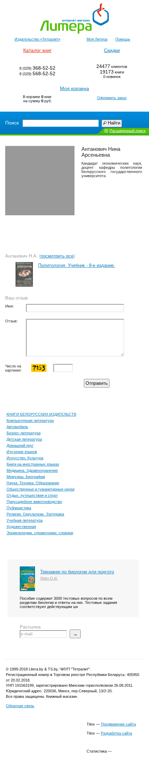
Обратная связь (20, 706)
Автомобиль (17, 427)
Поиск (12, 122)
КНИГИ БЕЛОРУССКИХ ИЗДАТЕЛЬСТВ (41, 414)
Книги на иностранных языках (33, 464)
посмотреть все (57, 256)
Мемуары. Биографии (26, 477)
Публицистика (19, 508)
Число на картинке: (13, 368)
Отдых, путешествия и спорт (32, 495)
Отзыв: (11, 321)
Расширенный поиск (127, 131)
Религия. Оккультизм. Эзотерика (35, 514)
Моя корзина (74, 88)
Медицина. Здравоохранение (32, 470)
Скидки (112, 50)
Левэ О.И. (49, 578)
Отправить (97, 383)
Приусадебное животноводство (34, 502)
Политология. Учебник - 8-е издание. (76, 265)
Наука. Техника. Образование (33, 483)
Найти (114, 122)
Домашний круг (20, 445)
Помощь (122, 39)
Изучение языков (22, 452)
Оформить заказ (111, 98)
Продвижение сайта (118, 724)
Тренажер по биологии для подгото (77, 571)
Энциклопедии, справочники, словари (40, 533)
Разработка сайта (116, 733)
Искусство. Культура (25, 458)
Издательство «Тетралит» (37, 39)
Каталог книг (37, 50)
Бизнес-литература (24, 433)
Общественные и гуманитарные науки (40, 489)
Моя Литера (97, 39)
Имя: (9, 306)
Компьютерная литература (30, 420)
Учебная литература (25, 520)
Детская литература (24, 439)
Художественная (21, 526)
